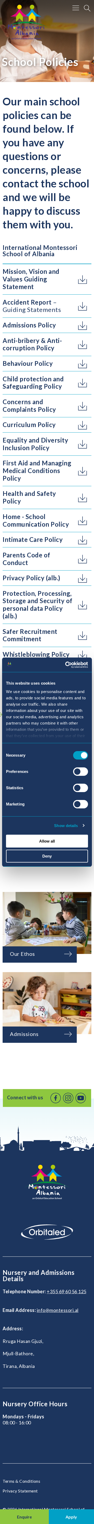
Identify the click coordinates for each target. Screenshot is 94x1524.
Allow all (47, 841)
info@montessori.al (58, 1310)
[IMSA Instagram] (68, 1098)
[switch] (80, 771)
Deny (47, 856)
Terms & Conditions (21, 1481)
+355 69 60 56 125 (66, 1291)
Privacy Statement (20, 1490)
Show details (66, 825)
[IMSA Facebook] (55, 1098)
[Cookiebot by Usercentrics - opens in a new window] (66, 664)
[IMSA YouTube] (80, 1098)
